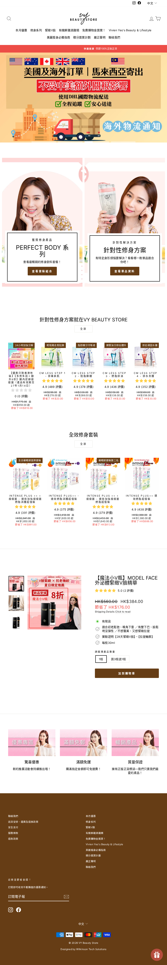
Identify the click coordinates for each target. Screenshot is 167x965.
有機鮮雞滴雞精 (69, 30)
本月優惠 (21, 30)
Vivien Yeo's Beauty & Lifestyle (130, 30)
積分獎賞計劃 (82, 37)
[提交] (66, 896)
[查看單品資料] (125, 222)
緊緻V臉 (50, 30)
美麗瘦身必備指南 (58, 37)
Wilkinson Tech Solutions (91, 949)
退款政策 (13, 838)
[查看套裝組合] (42, 222)
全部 (83, 328)
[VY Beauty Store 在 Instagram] (10, 909)
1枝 (101, 659)
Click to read (123, 611)
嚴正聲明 (99, 37)
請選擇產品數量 (105, 651)
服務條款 (13, 833)
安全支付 (13, 827)
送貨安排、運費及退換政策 (23, 821)
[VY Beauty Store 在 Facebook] (18, 909)
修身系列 (36, 30)
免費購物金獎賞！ (94, 30)
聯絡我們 (114, 37)
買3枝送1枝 (118, 659)
